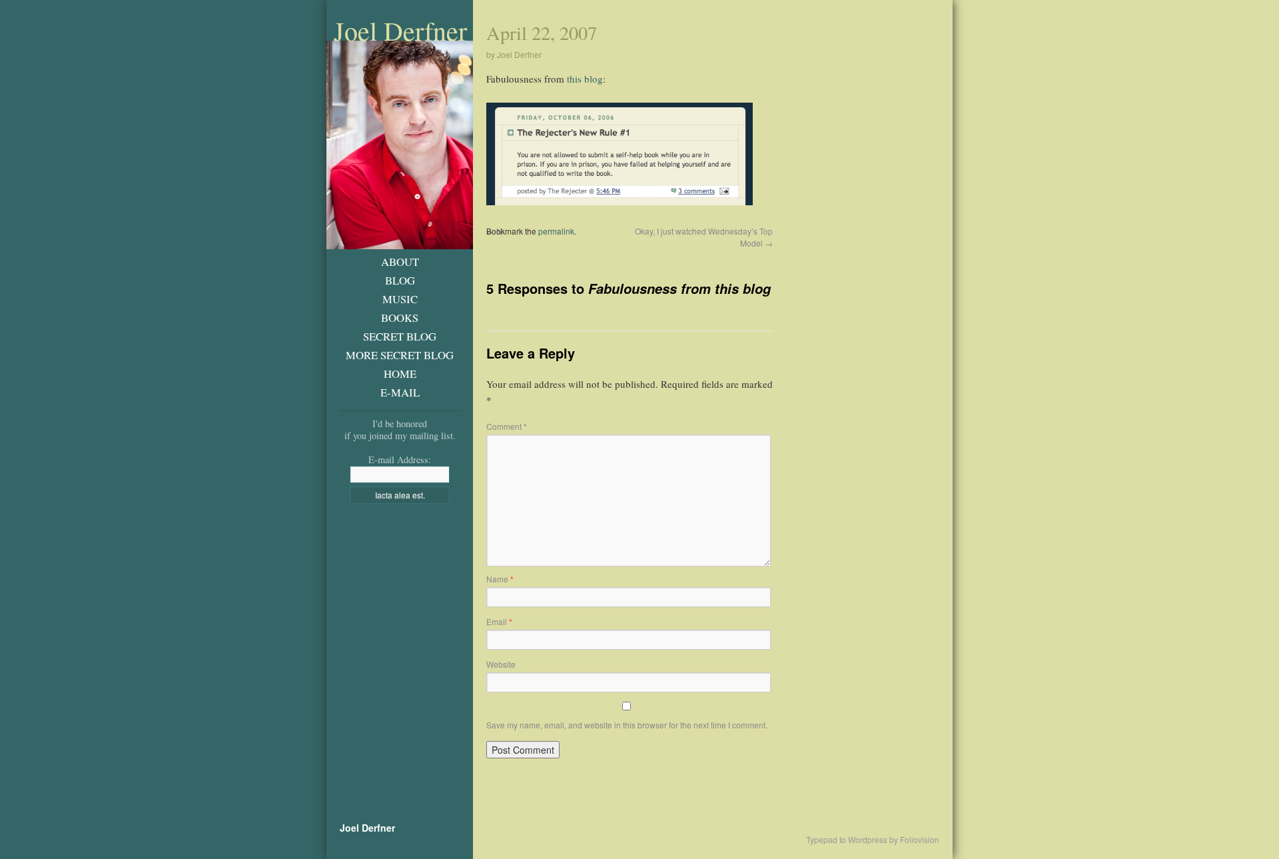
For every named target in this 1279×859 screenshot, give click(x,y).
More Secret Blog (400, 355)
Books (399, 317)
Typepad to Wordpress (846, 839)
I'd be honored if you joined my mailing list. (400, 429)
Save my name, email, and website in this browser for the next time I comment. (626, 724)
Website (501, 664)
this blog (585, 78)
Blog (400, 280)
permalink (556, 231)
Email (499, 621)
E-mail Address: (399, 459)
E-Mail (400, 392)
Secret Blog (399, 336)
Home (400, 373)
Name (500, 578)
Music (400, 299)
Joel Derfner (400, 31)
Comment (506, 426)
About (400, 261)
